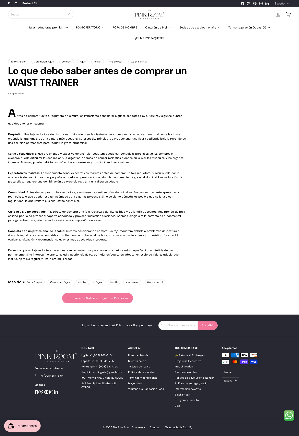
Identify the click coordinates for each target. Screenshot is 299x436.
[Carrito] (288, 14)
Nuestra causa (137, 361)
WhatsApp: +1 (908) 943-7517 (100, 366)
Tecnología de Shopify (178, 427)
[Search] (69, 14)
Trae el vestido (184, 366)
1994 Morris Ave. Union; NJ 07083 (102, 377)
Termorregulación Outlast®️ (247, 27)
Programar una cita (187, 400)
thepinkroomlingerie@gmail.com (101, 372)
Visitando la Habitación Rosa (146, 389)
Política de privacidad (141, 372)
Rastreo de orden (185, 372)
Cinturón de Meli (156, 27)
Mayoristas (135, 383)
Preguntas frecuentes (188, 361)
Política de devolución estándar (194, 377)
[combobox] (40, 14)
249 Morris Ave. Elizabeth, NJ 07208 (99, 385)
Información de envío (188, 389)
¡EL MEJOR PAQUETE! (149, 38)
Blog (177, 406)
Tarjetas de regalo (139, 366)
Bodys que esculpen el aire (198, 27)
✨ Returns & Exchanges (190, 355)
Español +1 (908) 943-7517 (97, 361)
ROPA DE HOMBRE (124, 27)
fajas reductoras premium (47, 27)
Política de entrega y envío (191, 383)
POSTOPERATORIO (88, 27)
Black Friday (182, 394)
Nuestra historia (138, 355)
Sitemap (155, 427)
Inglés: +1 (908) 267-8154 (97, 355)
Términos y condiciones (143, 377)
